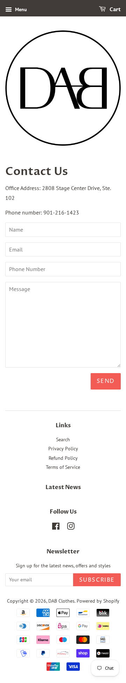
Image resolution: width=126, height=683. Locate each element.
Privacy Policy (63, 448)
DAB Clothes (61, 601)
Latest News (63, 487)
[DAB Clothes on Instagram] (71, 527)
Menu (20, 9)
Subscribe (97, 580)
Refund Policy (63, 458)
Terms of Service (63, 467)
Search (63, 439)
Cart (114, 9)
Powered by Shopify (98, 601)
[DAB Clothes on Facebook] (56, 527)
